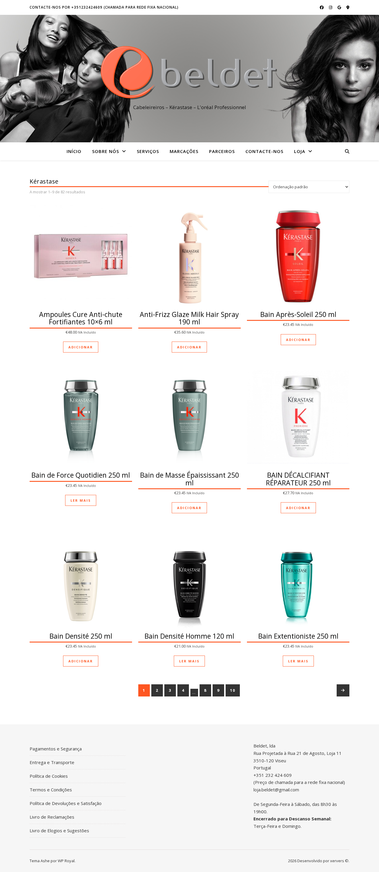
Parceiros (222, 151)
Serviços (148, 151)
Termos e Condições (51, 790)
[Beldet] (189, 73)
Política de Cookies (49, 776)
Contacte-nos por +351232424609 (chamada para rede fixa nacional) (104, 7)
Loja (299, 151)
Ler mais (80, 500)
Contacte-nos (264, 151)
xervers (337, 860)
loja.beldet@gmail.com (276, 790)
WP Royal (66, 860)
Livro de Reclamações (52, 817)
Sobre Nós (105, 151)
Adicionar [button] (80, 347)
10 (232, 690)
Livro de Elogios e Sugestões (59, 830)
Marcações (184, 151)
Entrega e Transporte (52, 762)
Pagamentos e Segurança (56, 749)
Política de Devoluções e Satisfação (66, 803)
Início (74, 151)
